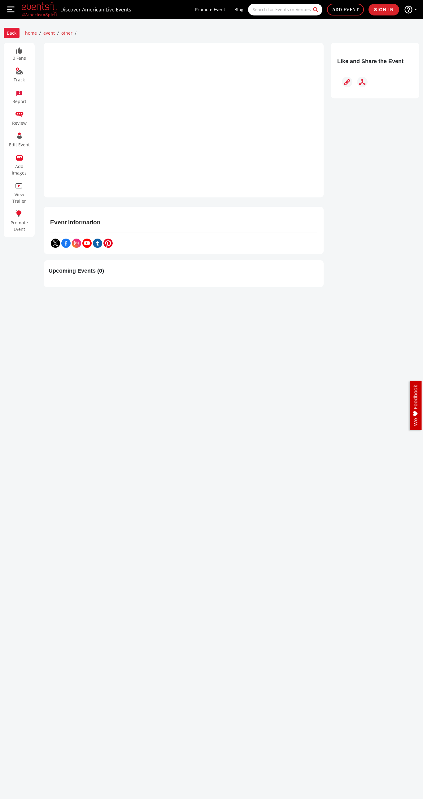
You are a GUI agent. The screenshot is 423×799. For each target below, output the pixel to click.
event (49, 33)
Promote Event (210, 9)
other (66, 33)
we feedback (415, 405)
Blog (238, 9)
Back (11, 33)
